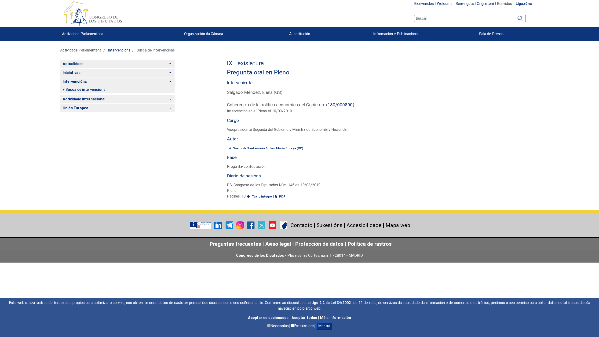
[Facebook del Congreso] (251, 225)
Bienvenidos (424, 3)
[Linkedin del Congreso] (218, 225)
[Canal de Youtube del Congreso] (272, 225)
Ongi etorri (485, 3)
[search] (470, 18)
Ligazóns (524, 3)
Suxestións (329, 225)
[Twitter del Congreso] (262, 225)
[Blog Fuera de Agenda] (283, 225)
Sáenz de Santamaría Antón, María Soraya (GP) (268, 148)
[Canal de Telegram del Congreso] (229, 225)
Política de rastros (370, 244)
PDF (281, 196)
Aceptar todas (305, 317)
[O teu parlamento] (201, 225)
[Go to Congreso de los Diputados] (92, 13)
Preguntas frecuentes (235, 244)
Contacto (301, 225)
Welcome (445, 3)
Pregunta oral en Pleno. (259, 72)
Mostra (324, 326)
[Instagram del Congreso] (240, 225)
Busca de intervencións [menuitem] (86, 89)
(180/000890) (340, 104)
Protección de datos (319, 244)
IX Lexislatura (245, 63)
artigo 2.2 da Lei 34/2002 (329, 302)
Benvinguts (465, 3)
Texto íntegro (261, 196)
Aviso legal (278, 244)
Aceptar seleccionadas (268, 317)
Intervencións (119, 50)
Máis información (335, 317)
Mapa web (398, 225)
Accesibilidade (364, 225)
